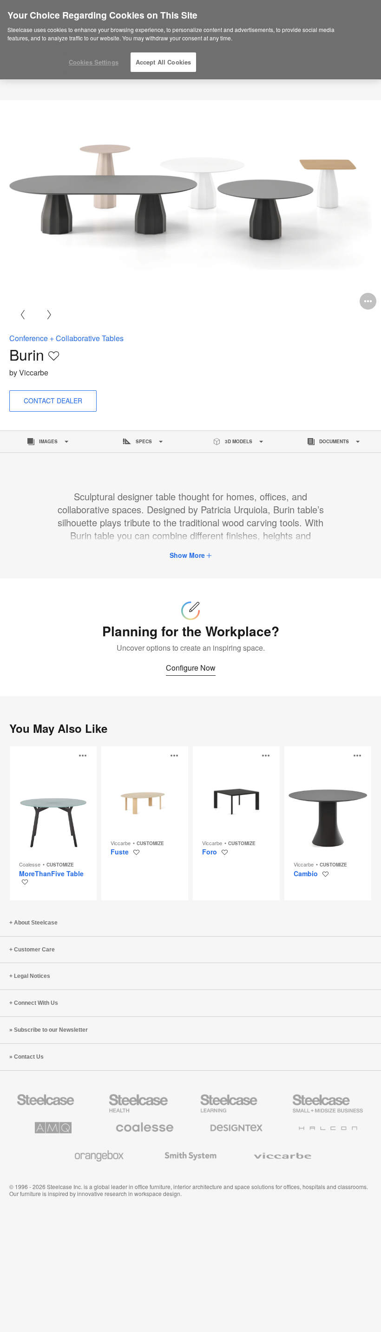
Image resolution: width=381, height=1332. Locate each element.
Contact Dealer (53, 400)
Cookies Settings (93, 62)
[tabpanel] (190, 207)
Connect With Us (36, 1003)
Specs (144, 441)
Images (48, 441)
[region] (190, 40)
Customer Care (34, 949)
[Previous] (22, 314)
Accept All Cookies (163, 62)
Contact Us (29, 1057)
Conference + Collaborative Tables (66, 338)
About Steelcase (36, 922)
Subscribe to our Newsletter (51, 1030)
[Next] (49, 314)
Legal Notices (32, 976)
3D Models (238, 441)
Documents (334, 441)
